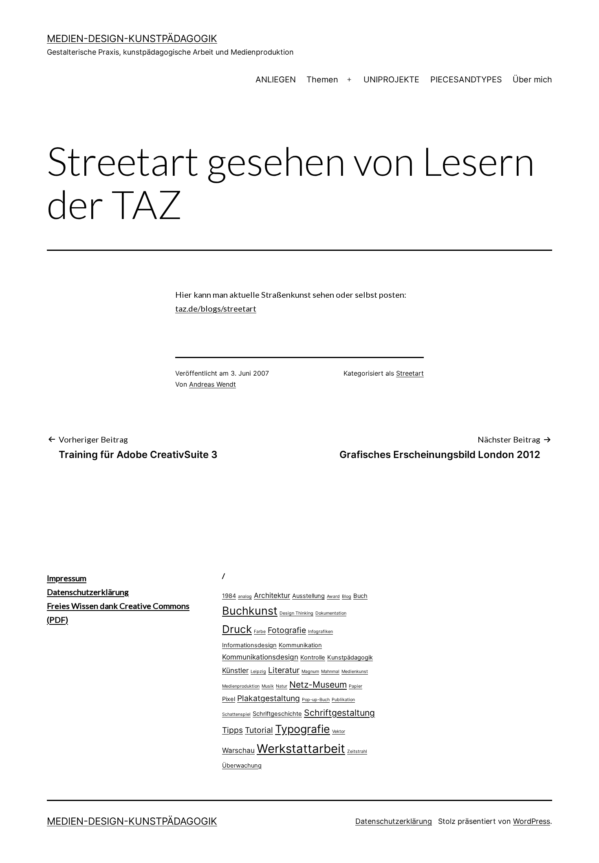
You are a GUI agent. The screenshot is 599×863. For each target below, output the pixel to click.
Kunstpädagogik (350, 657)
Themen (322, 79)
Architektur (272, 595)
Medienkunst (354, 671)
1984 (229, 596)
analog (245, 596)
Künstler (235, 670)
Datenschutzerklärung (88, 592)
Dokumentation (330, 613)
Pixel (228, 699)
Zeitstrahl (357, 751)
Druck (237, 629)
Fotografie (287, 630)
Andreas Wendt (212, 384)
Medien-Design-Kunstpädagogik (132, 38)
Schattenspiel (236, 714)
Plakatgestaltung (268, 698)
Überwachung (242, 765)
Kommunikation (300, 645)
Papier (355, 686)
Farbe (260, 631)
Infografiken (320, 631)
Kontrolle (312, 657)
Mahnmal (330, 671)
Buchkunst (249, 610)
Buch (360, 596)
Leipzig (258, 671)
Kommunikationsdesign (260, 657)
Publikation (343, 699)
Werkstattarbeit (301, 748)
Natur (281, 686)
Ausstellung (308, 596)
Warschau (238, 750)
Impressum (66, 578)
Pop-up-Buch (316, 699)
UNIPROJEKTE (391, 79)
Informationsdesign (249, 645)
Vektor (338, 731)
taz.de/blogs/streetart (215, 308)
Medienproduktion (241, 686)
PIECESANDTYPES (466, 79)
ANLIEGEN (275, 79)
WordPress (531, 821)
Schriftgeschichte (277, 713)
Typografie (302, 728)
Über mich (532, 79)
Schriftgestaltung (339, 712)
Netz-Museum (318, 684)
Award (333, 596)
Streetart (410, 373)
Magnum (310, 671)
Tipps (232, 730)
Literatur (284, 670)
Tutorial (259, 730)
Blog (346, 596)
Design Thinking (296, 613)
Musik (268, 686)
